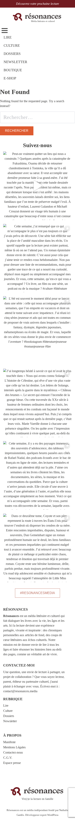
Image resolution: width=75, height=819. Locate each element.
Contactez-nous (13, 752)
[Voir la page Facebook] (71, 805)
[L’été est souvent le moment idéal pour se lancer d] (37, 330)
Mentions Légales (14, 747)
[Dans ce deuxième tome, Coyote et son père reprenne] (37, 548)
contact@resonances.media (20, 691)
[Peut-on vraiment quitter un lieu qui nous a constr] (37, 186)
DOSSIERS (12, 54)
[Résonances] (37, 17)
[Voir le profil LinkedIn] (71, 812)
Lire (5, 705)
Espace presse (12, 763)
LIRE (8, 37)
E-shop (10, 78)
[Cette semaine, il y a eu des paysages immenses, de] (37, 475)
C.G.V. (7, 757)
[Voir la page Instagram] (71, 799)
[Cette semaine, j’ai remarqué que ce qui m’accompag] (37, 258)
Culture (8, 710)
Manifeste (9, 742)
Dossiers (8, 716)
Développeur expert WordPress (41, 814)
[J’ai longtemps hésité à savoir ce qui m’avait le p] (37, 403)
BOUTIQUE (13, 70)
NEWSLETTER (15, 62)
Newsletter (10, 721)
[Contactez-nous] (71, 792)
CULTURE (12, 46)
